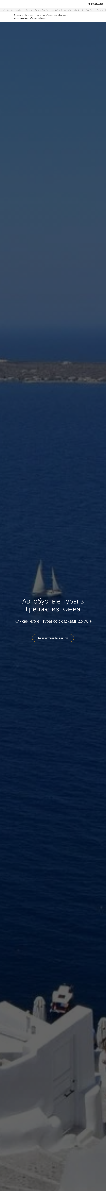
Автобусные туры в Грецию (54, 15)
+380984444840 (95, 4)
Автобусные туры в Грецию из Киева (30, 18)
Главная (17, 15)
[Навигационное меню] (4, 4)
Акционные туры (32, 15)
